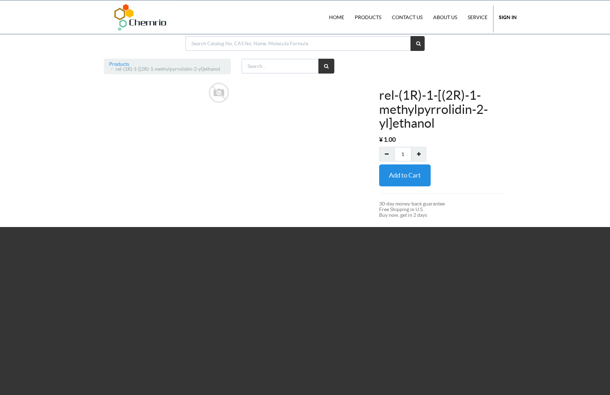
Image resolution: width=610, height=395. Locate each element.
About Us (445, 17)
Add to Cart (405, 175)
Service (478, 17)
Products (119, 64)
